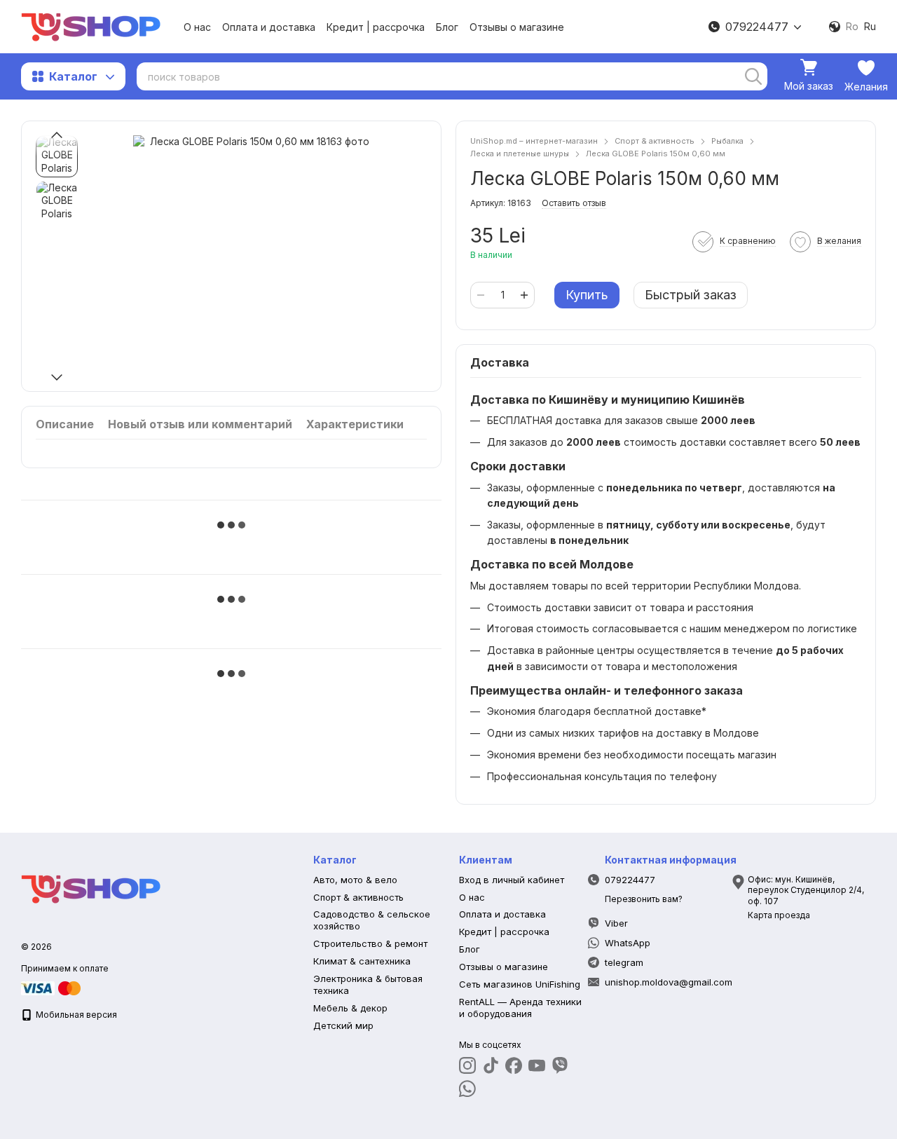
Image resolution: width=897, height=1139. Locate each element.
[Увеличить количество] (524, 295)
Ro (852, 27)
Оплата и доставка (268, 27)
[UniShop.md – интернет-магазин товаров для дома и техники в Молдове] (91, 888)
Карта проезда (779, 915)
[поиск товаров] (753, 76)
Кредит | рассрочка (376, 27)
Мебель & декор (350, 1008)
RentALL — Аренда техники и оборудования (520, 1007)
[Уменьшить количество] (481, 295)
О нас (197, 27)
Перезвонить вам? (644, 899)
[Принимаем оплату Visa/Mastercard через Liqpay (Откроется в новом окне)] (52, 987)
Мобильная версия (75, 1014)
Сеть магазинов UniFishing (519, 984)
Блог (447, 27)
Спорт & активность (358, 897)
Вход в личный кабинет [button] (511, 879)
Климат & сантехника (362, 961)
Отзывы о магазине (517, 27)
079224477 (756, 26)
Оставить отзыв (574, 203)
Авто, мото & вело (355, 879)
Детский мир (343, 1025)
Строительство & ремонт (370, 943)
